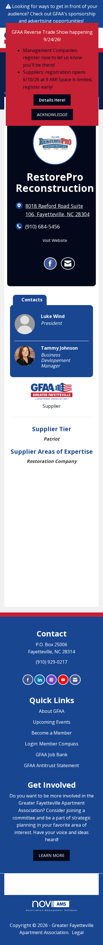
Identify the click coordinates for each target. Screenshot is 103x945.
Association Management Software (51, 910)
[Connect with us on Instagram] (51, 680)
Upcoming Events (51, 722)
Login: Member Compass (51, 744)
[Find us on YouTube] (63, 680)
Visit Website (55, 240)
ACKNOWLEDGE (52, 114)
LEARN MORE (51, 855)
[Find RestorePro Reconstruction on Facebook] (50, 263)
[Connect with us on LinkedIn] (39, 680)
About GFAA (51, 711)
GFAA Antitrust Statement (51, 765)
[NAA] (51, 880)
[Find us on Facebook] (28, 680)
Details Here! (52, 100)
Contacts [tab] (31, 300)
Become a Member (51, 733)
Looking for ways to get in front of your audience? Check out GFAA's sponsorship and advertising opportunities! (53, 13)
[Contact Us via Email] (75, 680)
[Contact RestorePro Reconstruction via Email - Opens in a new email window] (68, 263)
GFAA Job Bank (52, 754)
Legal (78, 932)
